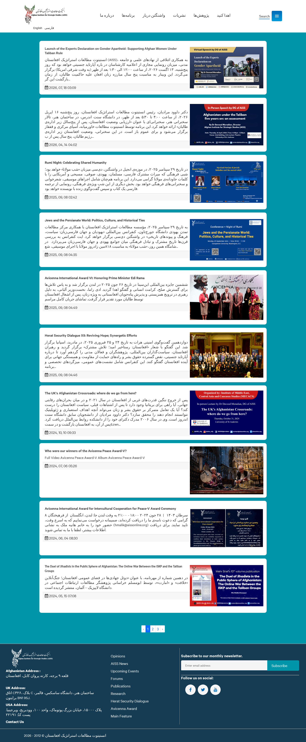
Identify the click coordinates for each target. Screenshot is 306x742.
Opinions (118, 655)
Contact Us (15, 721)
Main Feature (121, 715)
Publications (121, 685)
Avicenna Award (124, 708)
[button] (277, 16)
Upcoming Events (125, 670)
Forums (117, 678)
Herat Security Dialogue (130, 700)
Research (118, 693)
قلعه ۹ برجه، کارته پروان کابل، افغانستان (37, 675)
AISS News (119, 663)
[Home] (45, 14)
